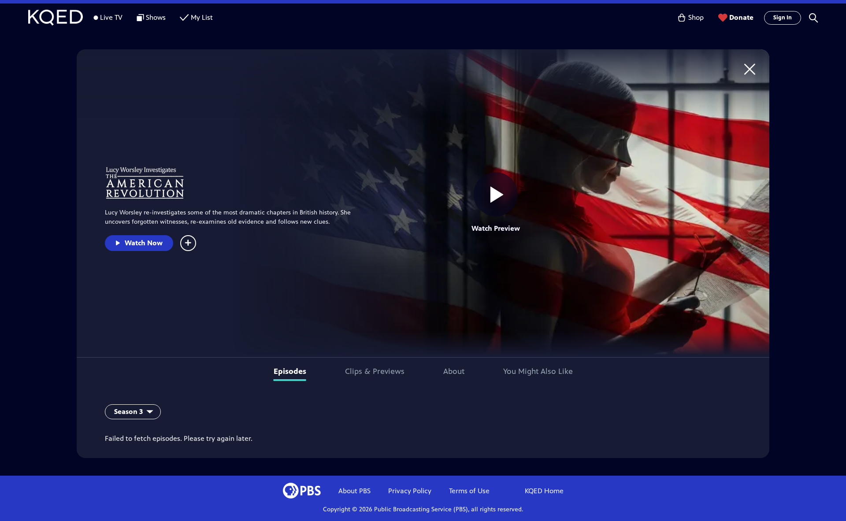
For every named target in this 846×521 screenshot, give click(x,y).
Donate (741, 17)
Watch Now (144, 243)
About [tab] (453, 371)
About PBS (354, 491)
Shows (156, 17)
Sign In (782, 17)
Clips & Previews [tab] (374, 371)
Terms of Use (469, 491)
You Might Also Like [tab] (538, 371)
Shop (696, 17)
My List (202, 17)
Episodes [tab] (290, 371)
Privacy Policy (409, 491)
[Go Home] (749, 68)
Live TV (111, 17)
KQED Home (544, 491)
